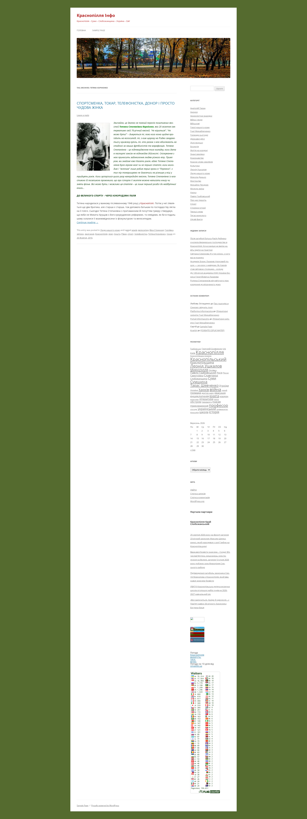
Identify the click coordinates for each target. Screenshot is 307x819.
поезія (216, 402)
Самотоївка (196, 375)
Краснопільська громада (200, 356)
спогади (193, 409)
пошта (117, 234)
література (206, 399)
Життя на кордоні (199, 150)
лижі (110, 234)
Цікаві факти (196, 219)
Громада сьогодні (199, 135)
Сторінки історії (198, 207)
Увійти (193, 489)
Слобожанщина (198, 378)
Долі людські (196, 142)
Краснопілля (101, 234)
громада (195, 393)
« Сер (192, 449)
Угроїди (224, 385)
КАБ (224, 349)
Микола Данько (198, 177)
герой (224, 390)
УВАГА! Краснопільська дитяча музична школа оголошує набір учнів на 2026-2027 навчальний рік (210, 590)
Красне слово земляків (201, 161)
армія (134, 230)
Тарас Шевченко (204, 385)
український (207, 409)
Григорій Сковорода (212, 348)
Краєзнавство (197, 158)
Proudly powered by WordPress (105, 805)
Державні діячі (197, 138)
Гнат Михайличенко (200, 131)
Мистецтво (195, 181)
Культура (195, 165)
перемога (207, 402)
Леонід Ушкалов (198, 169)
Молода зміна (197, 188)
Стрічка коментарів (200, 497)
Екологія (194, 146)
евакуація (220, 392)
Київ (192, 353)
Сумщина (198, 381)
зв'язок (80, 234)
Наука (193, 192)
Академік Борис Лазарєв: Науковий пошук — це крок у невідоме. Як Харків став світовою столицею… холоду (209, 265)
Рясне (226, 373)
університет (222, 409)
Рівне (124, 234)
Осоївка (212, 370)
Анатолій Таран (197, 108)
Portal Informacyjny (199, 318)
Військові (195, 123)
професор (218, 405)
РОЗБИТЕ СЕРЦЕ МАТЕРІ (212, 330)
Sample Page (98, 30)
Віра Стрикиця (157, 230)
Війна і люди (196, 119)
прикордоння (199, 406)
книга (214, 396)
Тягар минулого (198, 215)
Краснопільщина (202, 362)
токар (169, 234)
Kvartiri (193, 330)
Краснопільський (208, 359)
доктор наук (208, 393)
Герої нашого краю (200, 127)
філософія (194, 412)
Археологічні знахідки (201, 115)
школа (203, 412)
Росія (219, 372)
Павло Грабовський (200, 196)
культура (194, 399)
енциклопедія (199, 396)
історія (214, 412)
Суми (212, 378)
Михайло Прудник (199, 184)
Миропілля (199, 369)
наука (216, 399)
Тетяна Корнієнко (157, 234)
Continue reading (87, 222)
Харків (204, 389)
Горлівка (169, 230)
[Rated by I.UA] (197, 621)
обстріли (195, 402)
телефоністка (140, 234)
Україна (194, 390)
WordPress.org (197, 501)
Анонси (194, 112)
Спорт (193, 204)
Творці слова (196, 211)
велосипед (143, 230)
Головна (81, 30)
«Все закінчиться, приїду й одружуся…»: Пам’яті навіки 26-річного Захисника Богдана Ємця (209, 603)
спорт (130, 234)
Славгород (211, 375)
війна (215, 389)
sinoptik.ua (196, 666)
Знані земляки (197, 154)
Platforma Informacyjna (201, 311)
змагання (89, 234)
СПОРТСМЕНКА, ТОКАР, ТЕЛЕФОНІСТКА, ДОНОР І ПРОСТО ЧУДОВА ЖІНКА (126, 105)
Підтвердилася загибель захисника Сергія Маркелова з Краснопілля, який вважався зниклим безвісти (210, 577)
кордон (224, 396)
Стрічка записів (197, 493)
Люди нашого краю (110, 230)
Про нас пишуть (198, 200)
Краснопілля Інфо (96, 15)
